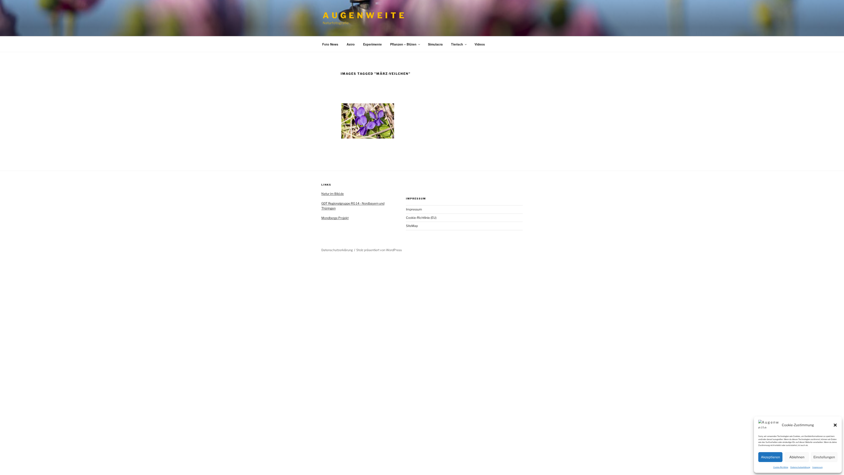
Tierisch (457, 44)
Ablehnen (796, 457)
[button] (835, 425)
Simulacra (435, 44)
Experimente (372, 44)
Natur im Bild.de (332, 193)
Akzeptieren (770, 457)
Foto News (330, 44)
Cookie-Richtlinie (780, 467)
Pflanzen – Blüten (403, 44)
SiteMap (412, 226)
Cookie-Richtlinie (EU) (421, 217)
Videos (480, 44)
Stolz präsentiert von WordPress (379, 250)
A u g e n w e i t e (364, 15)
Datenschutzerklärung (800, 467)
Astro (351, 44)
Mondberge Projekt (335, 218)
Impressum (817, 467)
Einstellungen (824, 457)
